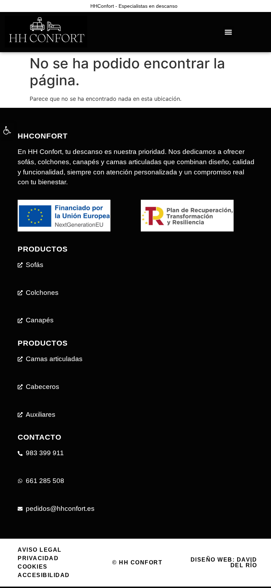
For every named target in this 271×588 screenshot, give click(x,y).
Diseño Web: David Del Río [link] (224, 562)
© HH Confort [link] (137, 562)
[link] (7, 130)
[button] (228, 32)
